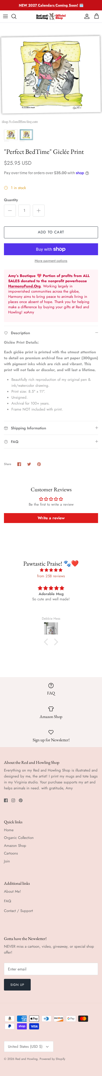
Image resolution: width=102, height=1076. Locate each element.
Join (7, 861)
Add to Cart (51, 232)
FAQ (7, 901)
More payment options (51, 261)
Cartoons (11, 853)
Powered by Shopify (52, 1059)
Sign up (17, 984)
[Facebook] (6, 800)
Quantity (11, 200)
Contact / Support (18, 910)
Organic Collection (19, 837)
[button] (47, 641)
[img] (51, 570)
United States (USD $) (25, 1046)
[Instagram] (13, 800)
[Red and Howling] (51, 16)
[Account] (85, 16)
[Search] (16, 16)
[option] (51, 74)
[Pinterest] (21, 800)
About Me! (12, 891)
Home (9, 830)
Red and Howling (26, 1059)
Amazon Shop (15, 845)
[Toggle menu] (5, 16)
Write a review (51, 518)
